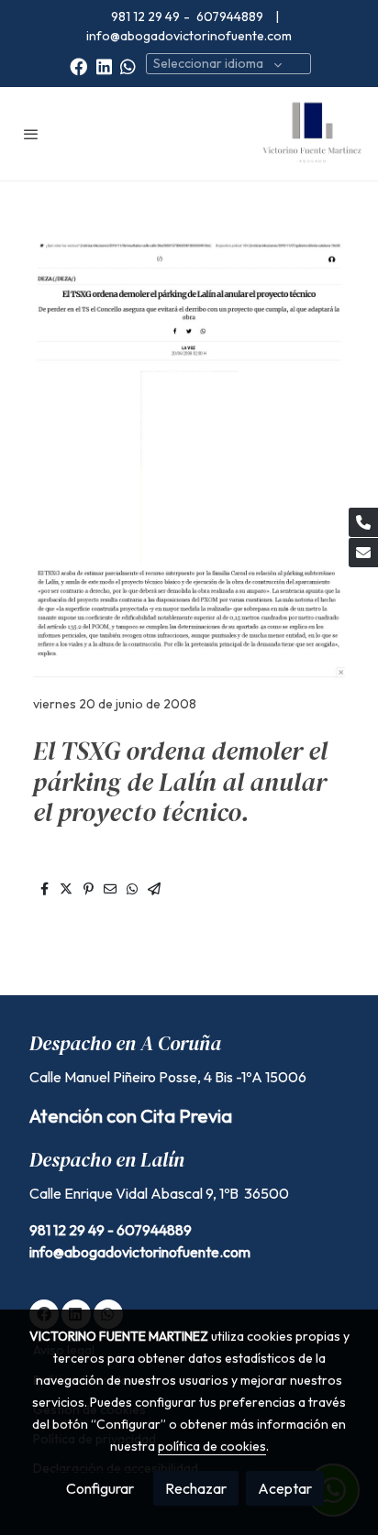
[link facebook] (78, 65)
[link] (312, 133)
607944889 (231, 16)
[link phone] (363, 522)
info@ (46, 1252)
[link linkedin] (104, 65)
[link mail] (363, 552)
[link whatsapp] (128, 65)
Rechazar (196, 1488)
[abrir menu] (31, 134)
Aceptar (285, 1488)
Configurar (100, 1488)
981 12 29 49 (145, 16)
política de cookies (212, 1446)
